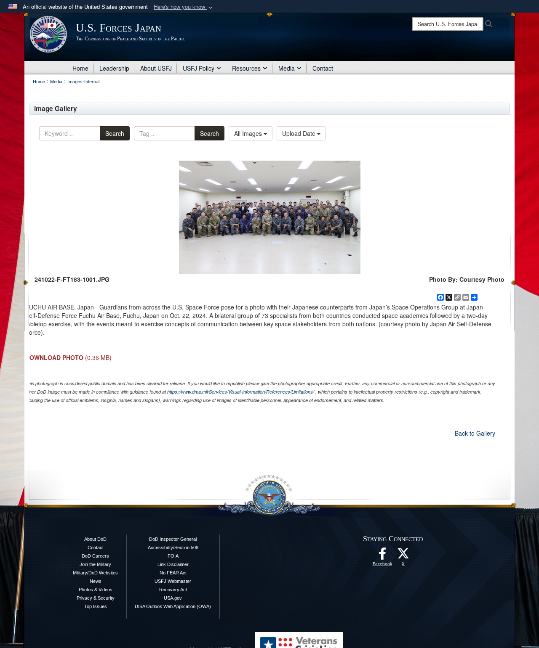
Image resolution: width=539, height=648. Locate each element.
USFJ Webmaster (173, 581)
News (95, 581)
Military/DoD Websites (95, 572)
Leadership (114, 68)
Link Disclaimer (173, 564)
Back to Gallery (475, 433)
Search (114, 133)
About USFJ (156, 68)
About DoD (95, 539)
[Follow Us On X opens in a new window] (403, 556)
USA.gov (173, 597)
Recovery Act (173, 589)
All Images (249, 133)
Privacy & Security (96, 597)
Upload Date (299, 133)
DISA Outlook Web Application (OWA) (173, 606)
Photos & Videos (95, 589)
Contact (322, 68)
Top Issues (95, 606)
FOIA (173, 555)
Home (80, 68)
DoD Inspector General (173, 539)
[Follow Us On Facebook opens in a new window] (382, 556)
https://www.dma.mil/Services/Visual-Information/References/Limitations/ (240, 392)
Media (286, 68)
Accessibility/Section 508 (173, 547)
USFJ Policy (198, 68)
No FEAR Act (173, 572)
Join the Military (95, 564)
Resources (246, 68)
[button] (184, 7)
